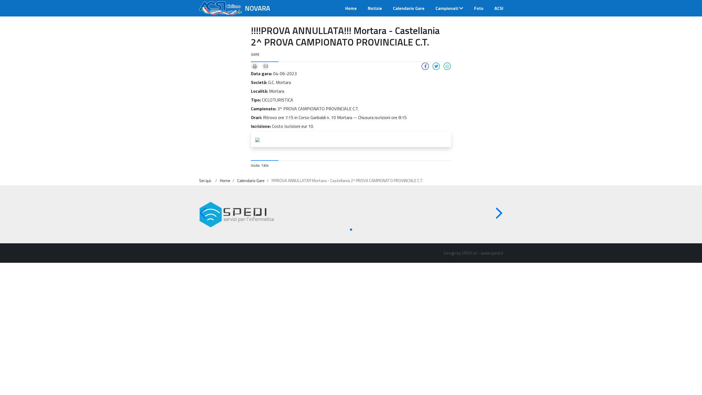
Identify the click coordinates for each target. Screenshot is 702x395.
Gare (255, 54)
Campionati (446, 8)
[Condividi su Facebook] (425, 66)
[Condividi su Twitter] (436, 66)
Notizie (375, 8)
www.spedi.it (492, 253)
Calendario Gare (408, 8)
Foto (478, 8)
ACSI (498, 8)
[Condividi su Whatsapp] (447, 66)
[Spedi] (237, 215)
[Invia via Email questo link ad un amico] (266, 66)
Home (351, 8)
